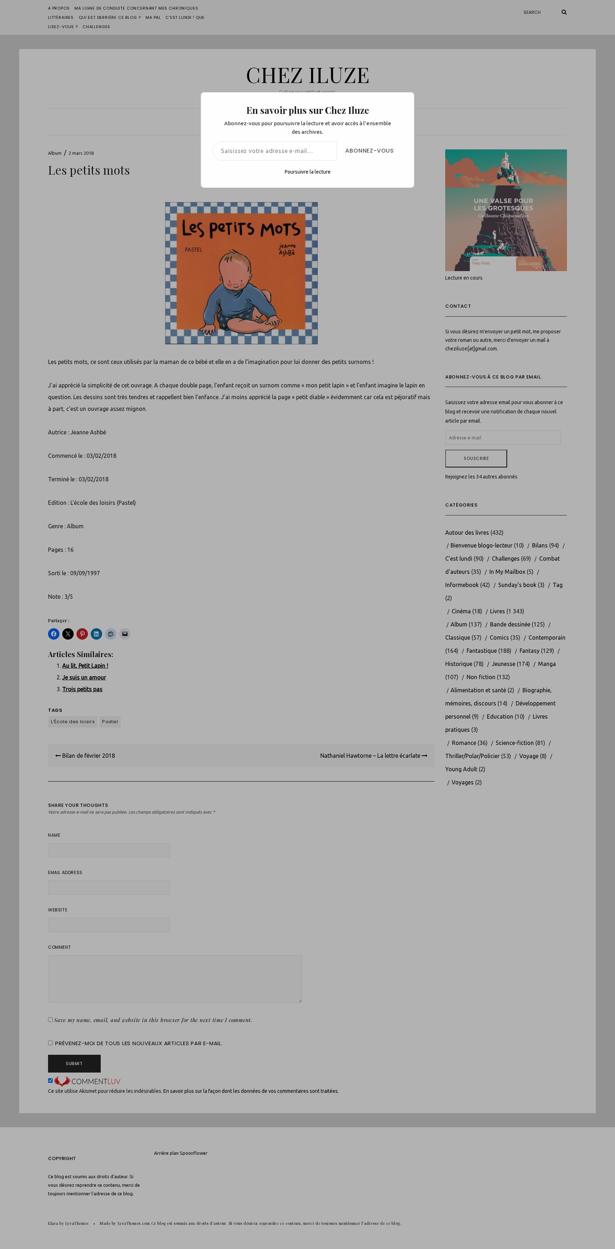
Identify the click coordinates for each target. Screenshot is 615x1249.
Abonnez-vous (369, 151)
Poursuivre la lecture (308, 172)
